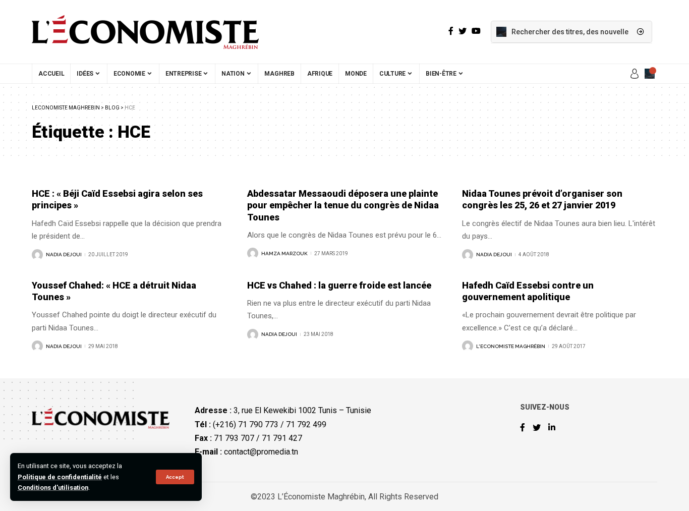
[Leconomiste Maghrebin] (145, 32)
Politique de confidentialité (60, 477)
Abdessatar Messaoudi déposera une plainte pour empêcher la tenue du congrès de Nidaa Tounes (343, 205)
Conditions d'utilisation (53, 487)
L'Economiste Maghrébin (510, 346)
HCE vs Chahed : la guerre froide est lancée (339, 285)
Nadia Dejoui (64, 254)
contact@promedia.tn (261, 452)
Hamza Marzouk (284, 253)
